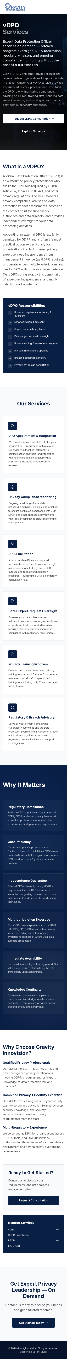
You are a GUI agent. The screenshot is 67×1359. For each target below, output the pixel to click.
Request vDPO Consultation (31, 118)
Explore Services (33, 131)
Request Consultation (33, 1200)
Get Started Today (31, 1323)
